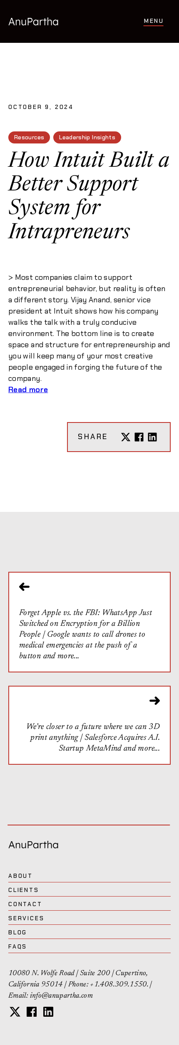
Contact (25, 904)
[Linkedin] (152, 437)
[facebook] (31, 1011)
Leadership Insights (87, 137)
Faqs (17, 946)
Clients (23, 890)
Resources (29, 137)
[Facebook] (139, 437)
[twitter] (15, 1011)
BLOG (17, 932)
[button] (154, 21)
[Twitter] (126, 437)
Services (26, 918)
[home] (33, 21)
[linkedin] (48, 1011)
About (20, 875)
